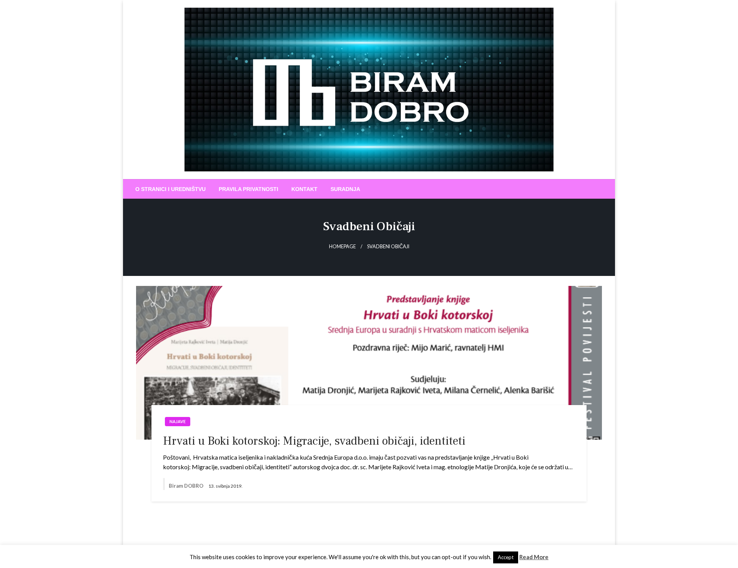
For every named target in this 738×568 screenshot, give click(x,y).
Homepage (342, 246)
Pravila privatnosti (248, 189)
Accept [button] (506, 557)
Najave (178, 421)
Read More (534, 556)
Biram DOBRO (186, 486)
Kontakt (304, 189)
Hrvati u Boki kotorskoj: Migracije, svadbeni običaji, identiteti (314, 440)
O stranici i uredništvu (170, 189)
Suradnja (345, 189)
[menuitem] (170, 189)
